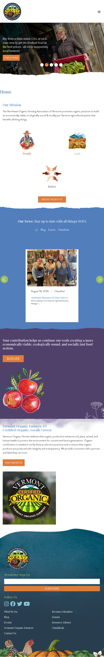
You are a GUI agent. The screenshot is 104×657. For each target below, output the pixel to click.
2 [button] (46, 65)
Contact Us (10, 633)
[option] (52, 50)
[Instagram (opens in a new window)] (6, 605)
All (36, 230)
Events (51, 230)
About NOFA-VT (52, 199)
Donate (13, 358)
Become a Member (62, 611)
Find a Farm (11, 57)
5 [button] (61, 65)
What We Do (10, 611)
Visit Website (14, 463)
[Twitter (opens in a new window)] (19, 605)
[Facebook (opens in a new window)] (13, 605)
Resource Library (61, 622)
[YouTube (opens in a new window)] (27, 605)
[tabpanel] (52, 283)
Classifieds (63, 230)
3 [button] (51, 65)
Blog (43, 230)
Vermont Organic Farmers (18, 627)
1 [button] (42, 65)
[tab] (36, 230)
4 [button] (56, 65)
